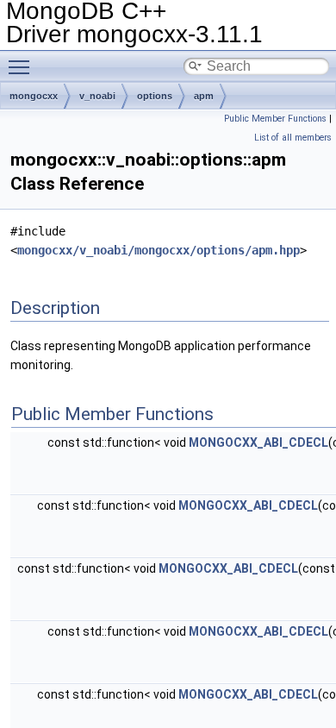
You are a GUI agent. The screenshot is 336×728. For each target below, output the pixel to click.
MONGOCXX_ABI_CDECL (258, 442)
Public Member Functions (275, 118)
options (154, 96)
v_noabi (97, 96)
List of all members (293, 137)
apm (204, 96)
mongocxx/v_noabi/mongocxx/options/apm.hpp (158, 250)
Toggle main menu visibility (22, 66)
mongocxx (33, 96)
